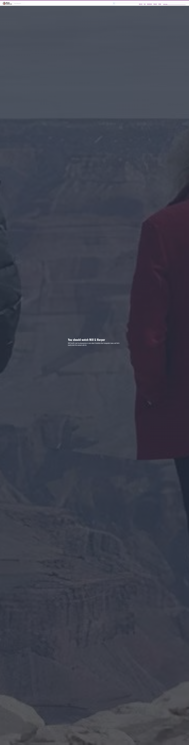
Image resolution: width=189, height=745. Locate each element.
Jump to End (165, 4)
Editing (159, 4)
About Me (140, 4)
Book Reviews (149, 4)
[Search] (114, 3)
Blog (145, 4)
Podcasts (155, 4)
